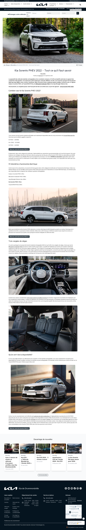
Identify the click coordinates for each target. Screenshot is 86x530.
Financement (69, 4)
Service (61, 4)
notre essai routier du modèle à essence (37, 297)
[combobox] (32, 13)
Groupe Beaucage (6, 516)
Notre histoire (16, 498)
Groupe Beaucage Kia (69, 135)
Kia (44, 419)
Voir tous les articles (43, 475)
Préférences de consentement (12, 520)
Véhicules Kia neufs (16, 503)
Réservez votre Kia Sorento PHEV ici (19, 149)
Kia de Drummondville (9, 1)
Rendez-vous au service (75, 10)
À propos (52, 5)
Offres (6, 5)
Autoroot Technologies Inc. (38, 525)
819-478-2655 (61, 8)
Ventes (6, 4)
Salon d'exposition (15, 4)
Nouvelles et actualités (7, 498)
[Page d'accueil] (4, 65)
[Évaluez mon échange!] (77, 13)
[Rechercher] (80, 4)
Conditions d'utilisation (7, 511)
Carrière (6, 502)
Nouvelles (13, 65)
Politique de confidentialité (16, 511)
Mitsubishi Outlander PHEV (43, 84)
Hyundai (33, 419)
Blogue (8, 65)
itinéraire (79, 500)
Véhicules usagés (6, 507)
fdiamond (40, 75)
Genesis (48, 419)
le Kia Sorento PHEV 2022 (67, 86)
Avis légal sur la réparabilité (16, 516)
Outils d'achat (26, 4)
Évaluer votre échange (16, 507)
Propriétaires (53, 4)
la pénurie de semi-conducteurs (42, 416)
